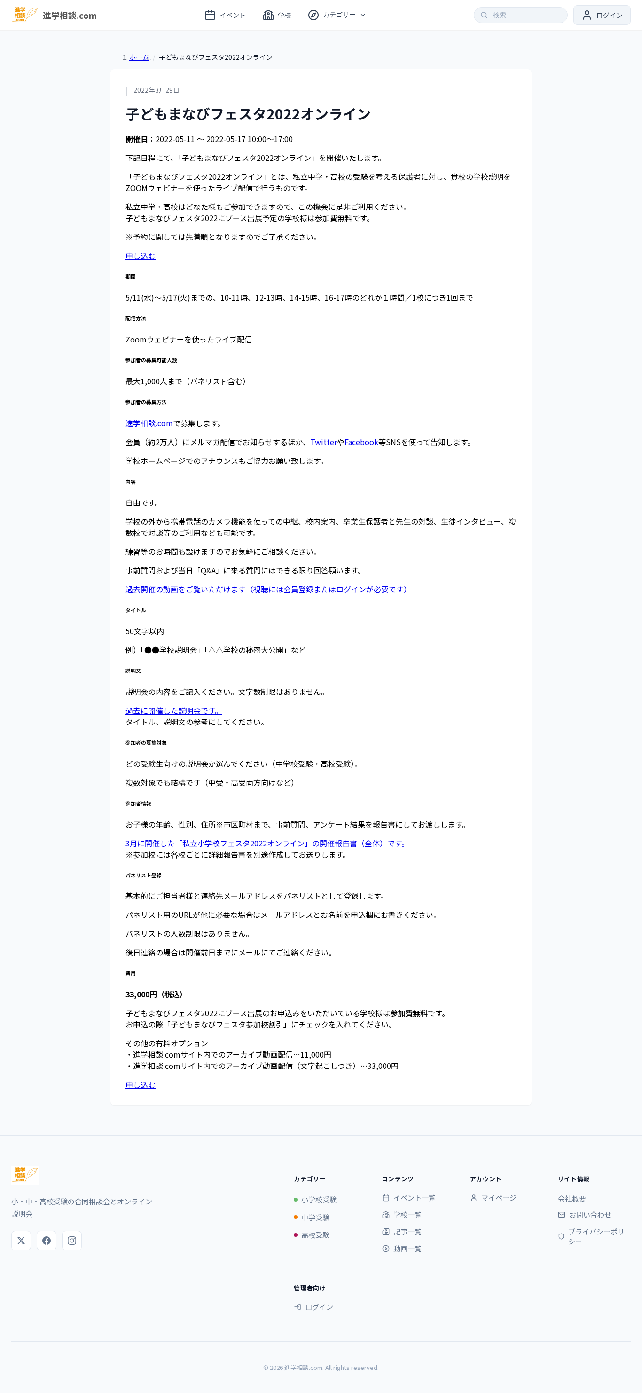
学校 (284, 15)
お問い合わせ (590, 1214)
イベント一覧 (414, 1197)
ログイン (319, 1307)
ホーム (139, 57)
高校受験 (315, 1235)
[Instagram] (72, 1240)
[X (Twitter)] (21, 1240)
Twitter (323, 441)
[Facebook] (46, 1240)
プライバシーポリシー (596, 1236)
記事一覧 (407, 1231)
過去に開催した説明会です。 (173, 710)
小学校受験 (319, 1199)
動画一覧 (407, 1248)
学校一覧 (407, 1214)
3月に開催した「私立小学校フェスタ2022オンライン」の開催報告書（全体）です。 (267, 843)
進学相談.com (149, 423)
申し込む (140, 255)
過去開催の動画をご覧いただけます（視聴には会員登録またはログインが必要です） (268, 589)
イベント (232, 15)
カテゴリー (339, 14)
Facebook (361, 441)
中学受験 (315, 1217)
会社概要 (572, 1198)
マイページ (499, 1197)
